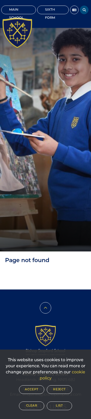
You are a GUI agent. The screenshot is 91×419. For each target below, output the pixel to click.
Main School (16, 11)
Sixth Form (50, 11)
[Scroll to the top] (45, 308)
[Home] (17, 33)
